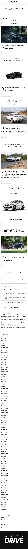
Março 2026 (3, 345)
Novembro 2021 (4, 434)
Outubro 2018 (4, 497)
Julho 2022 (3, 420)
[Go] (26, 2)
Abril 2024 (3, 384)
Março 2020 (3, 468)
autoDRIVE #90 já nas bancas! (14, 325)
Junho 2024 (3, 381)
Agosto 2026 (4, 337)
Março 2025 (3, 366)
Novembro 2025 (4, 352)
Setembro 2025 (4, 355)
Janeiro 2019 (3, 492)
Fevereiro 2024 (4, 388)
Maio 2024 (3, 383)
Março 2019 (3, 489)
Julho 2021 (3, 441)
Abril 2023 (3, 405)
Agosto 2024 (4, 378)
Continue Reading (6, 53)
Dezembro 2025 (4, 350)
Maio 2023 (3, 403)
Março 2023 (3, 407)
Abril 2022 (3, 425)
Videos (2, 527)
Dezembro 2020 (4, 453)
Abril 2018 (3, 507)
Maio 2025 (3, 362)
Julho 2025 (3, 359)
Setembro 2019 (4, 478)
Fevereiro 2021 (4, 449)
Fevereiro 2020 (4, 470)
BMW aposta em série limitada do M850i (14, 20)
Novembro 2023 (4, 393)
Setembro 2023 (4, 396)
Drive (2, 517)
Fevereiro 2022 (4, 429)
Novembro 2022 (4, 414)
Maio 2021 (3, 444)
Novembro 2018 (4, 496)
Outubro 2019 (4, 477)
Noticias (10, 17)
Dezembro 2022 (4, 412)
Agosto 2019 (4, 480)
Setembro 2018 (4, 499)
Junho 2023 (3, 402)
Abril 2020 (3, 466)
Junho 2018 (3, 504)
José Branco (14, 23)
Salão (2, 526)
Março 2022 (3, 427)
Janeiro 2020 (4, 472)
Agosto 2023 (4, 398)
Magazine (3, 521)
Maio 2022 (3, 424)
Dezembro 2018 (4, 494)
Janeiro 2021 (3, 451)
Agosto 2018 (4, 501)
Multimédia (12, 100)
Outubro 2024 (4, 374)
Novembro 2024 (4, 372)
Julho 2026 (3, 338)
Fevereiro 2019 (4, 490)
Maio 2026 (3, 342)
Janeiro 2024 (4, 390)
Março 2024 (3, 386)
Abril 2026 (3, 343)
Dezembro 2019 (4, 473)
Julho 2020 (3, 461)
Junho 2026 (3, 340)
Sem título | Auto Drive (6, 319)
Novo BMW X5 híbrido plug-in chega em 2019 (14, 190)
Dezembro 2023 (4, 391)
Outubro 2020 (4, 456)
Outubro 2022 (4, 415)
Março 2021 (3, 448)
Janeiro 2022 (4, 431)
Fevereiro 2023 (4, 408)
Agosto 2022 (4, 419)
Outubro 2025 (4, 354)
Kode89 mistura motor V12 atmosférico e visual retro (15, 293)
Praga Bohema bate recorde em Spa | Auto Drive (11, 316)
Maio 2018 (3, 506)
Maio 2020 (3, 465)
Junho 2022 (3, 422)
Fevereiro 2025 (4, 367)
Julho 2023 (3, 400)
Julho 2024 (3, 379)
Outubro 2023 (4, 395)
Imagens (8, 100)
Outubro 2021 (4, 436)
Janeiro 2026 (4, 349)
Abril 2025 (3, 364)
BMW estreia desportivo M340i (14, 60)
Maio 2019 (3, 485)
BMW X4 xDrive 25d (14, 102)
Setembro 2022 (4, 417)
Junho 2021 (3, 443)
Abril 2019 (3, 487)
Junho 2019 (3, 484)
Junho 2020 (3, 463)
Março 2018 (3, 509)
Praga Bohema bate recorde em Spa (11, 289)
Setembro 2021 (4, 437)
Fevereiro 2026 (4, 347)
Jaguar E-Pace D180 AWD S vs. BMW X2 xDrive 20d (13, 145)
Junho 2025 (3, 361)
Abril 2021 (3, 446)
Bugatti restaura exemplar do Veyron (11, 307)
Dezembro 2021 (4, 432)
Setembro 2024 (4, 376)
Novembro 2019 (4, 475)
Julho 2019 (3, 482)
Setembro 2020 (4, 458)
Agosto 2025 (4, 357)
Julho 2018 (3, 502)
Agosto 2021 (4, 439)
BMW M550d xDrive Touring (14, 231)
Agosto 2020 (4, 460)
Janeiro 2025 (4, 369)
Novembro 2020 (4, 455)
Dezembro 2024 (4, 371)
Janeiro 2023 (4, 410)
